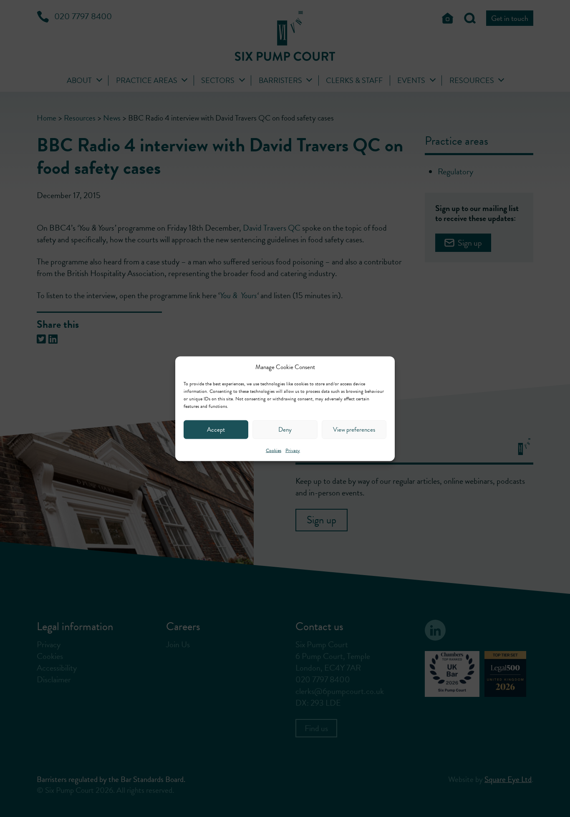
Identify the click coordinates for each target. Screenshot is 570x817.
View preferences (354, 429)
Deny (285, 429)
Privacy (292, 450)
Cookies (273, 450)
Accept (216, 429)
